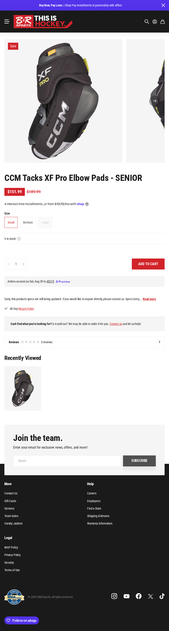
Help (90, 484)
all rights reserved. (62, 597)
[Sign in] (154, 21)
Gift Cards (10, 501)
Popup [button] (19, 239)
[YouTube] (126, 596)
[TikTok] (162, 596)
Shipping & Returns (98, 516)
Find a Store (94, 508)
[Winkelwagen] (162, 21)
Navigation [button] (6, 21)
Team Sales (11, 516)
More (7, 484)
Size (7, 213)
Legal (8, 538)
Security (9, 562)
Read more (149, 299)
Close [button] (163, 5)
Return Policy (26, 308)
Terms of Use (12, 570)
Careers (91, 493)
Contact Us (10, 493)
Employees (93, 501)
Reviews (30, 342)
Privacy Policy (12, 555)
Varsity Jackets (13, 523)
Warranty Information (99, 523)
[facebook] (138, 596)
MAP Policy (11, 547)
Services (9, 508)
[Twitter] (150, 596)
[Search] (147, 21)
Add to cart (148, 264)
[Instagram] (114, 596)
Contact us (116, 324)
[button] (154, 101)
